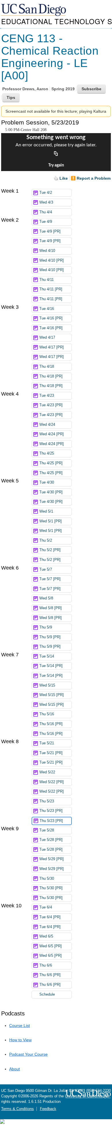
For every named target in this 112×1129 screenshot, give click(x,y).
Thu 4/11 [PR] (50, 289)
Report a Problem (94, 178)
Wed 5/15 (47, 685)
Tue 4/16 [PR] (51, 318)
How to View (20, 1040)
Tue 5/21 (46, 743)
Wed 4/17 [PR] (51, 347)
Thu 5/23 (46, 801)
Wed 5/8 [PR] (50, 608)
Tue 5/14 (46, 656)
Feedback (48, 1109)
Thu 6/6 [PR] (50, 975)
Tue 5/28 (46, 830)
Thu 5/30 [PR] (51, 888)
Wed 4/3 (46, 202)
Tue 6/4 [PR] (50, 917)
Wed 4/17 (47, 338)
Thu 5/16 (46, 714)
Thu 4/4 (45, 212)
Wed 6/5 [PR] (50, 946)
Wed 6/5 (46, 936)
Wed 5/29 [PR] (51, 859)
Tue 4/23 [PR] (51, 405)
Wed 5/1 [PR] (50, 521)
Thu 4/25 (46, 453)
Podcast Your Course (28, 1054)
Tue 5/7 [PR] (50, 579)
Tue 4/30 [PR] (51, 492)
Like (63, 178)
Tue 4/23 (46, 396)
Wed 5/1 (46, 511)
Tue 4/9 (45, 222)
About (14, 1069)
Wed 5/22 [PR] (51, 782)
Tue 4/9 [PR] (50, 231)
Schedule (47, 994)
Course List (19, 1025)
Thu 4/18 (46, 367)
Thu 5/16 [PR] (51, 724)
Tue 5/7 (45, 570)
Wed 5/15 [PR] (51, 695)
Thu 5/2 (45, 540)
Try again (56, 165)
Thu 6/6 (45, 965)
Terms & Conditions (17, 1109)
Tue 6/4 (45, 907)
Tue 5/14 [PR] (51, 666)
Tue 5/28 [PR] (51, 840)
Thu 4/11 (46, 280)
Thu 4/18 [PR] (51, 376)
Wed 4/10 (47, 251)
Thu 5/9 (45, 627)
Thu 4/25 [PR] (51, 463)
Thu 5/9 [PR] (50, 637)
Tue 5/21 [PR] (51, 753)
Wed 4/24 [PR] (51, 434)
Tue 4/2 (45, 193)
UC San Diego (34, 10)
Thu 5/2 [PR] (50, 550)
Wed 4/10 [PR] (51, 260)
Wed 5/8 (46, 598)
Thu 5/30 (46, 879)
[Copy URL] (56, 153)
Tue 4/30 (46, 482)
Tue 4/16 (46, 309)
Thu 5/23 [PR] (51, 811)
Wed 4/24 (47, 425)
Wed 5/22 (47, 772)
